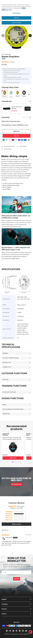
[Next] (30, 35)
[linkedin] (23, 631)
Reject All (16, 18)
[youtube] (16, 631)
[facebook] (10, 631)
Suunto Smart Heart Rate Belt (17, 107)
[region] (16, 13)
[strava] (26, 631)
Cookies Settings (16, 13)
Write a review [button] (16, 524)
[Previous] (2, 35)
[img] (5, 535)
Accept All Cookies (16, 22)
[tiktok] (19, 631)
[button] (6, 62)
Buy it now (16, 135)
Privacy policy (8, 9)
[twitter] (13, 631)
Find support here (16, 484)
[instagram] (7, 631)
